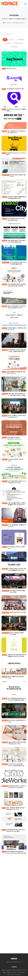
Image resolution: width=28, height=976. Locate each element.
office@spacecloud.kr (19, 22)
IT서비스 (12, 39)
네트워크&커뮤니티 (18, 43)
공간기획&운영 (20, 39)
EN (22, 2)
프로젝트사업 (14, 46)
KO (19, 2)
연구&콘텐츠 (8, 43)
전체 (5, 39)
